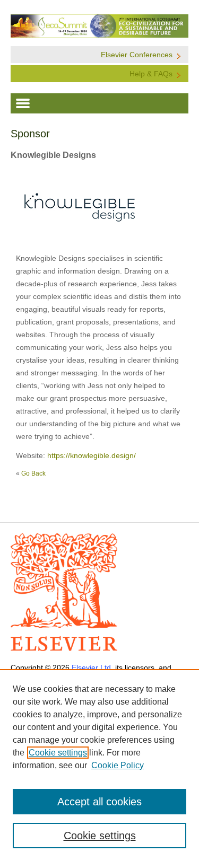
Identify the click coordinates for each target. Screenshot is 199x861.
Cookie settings (58, 752)
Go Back (33, 473)
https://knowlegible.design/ (91, 455)
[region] (99, 765)
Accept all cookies (99, 801)
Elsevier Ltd (91, 667)
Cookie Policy (117, 765)
